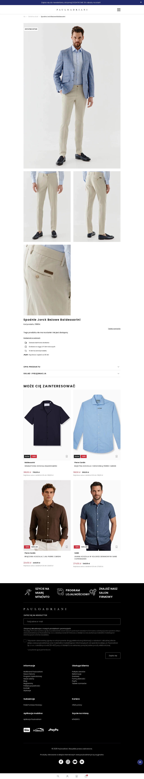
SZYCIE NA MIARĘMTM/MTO (42, 593)
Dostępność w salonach (32, 338)
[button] (72, 373)
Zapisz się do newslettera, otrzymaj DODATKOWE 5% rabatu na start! (71, 2)
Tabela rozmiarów (114, 329)
